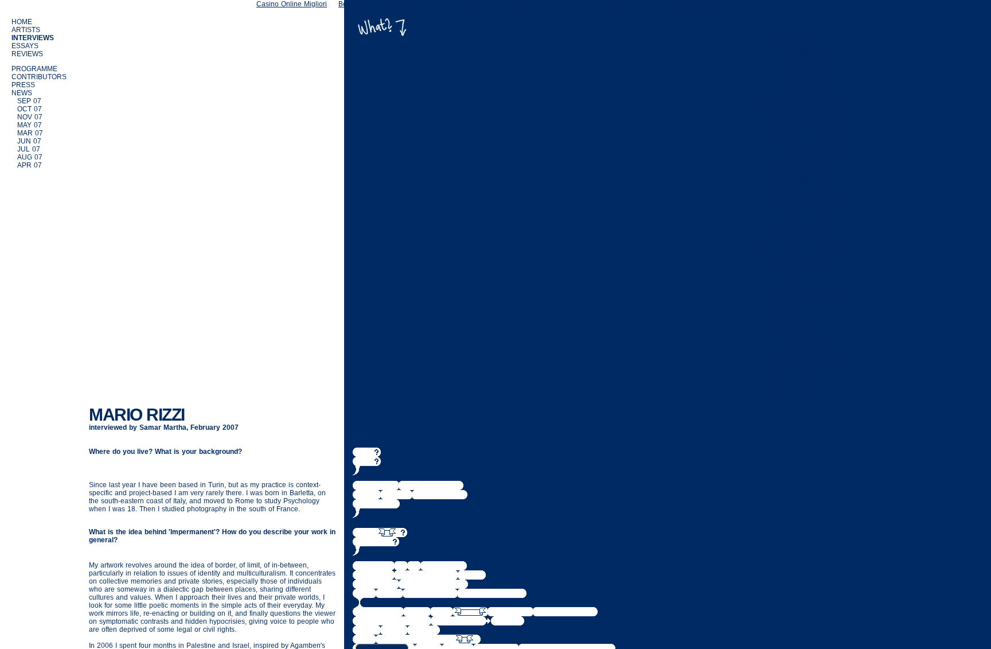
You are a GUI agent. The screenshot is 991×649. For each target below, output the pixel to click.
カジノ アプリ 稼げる (803, 269)
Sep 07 (29, 101)
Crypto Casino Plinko (803, 293)
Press (23, 85)
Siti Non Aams (803, 60)
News (21, 93)
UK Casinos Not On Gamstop (802, 133)
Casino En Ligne (803, 141)
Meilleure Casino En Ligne (802, 325)
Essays (24, 46)
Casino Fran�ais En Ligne (803, 309)
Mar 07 (30, 133)
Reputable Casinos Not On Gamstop (803, 149)
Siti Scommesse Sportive (803, 261)
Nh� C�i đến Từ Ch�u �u (802, 301)
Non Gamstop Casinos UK (803, 84)
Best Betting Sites (803, 213)
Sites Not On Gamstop (803, 165)
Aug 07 (29, 157)
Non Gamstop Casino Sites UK (803, 100)
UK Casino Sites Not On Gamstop (803, 205)
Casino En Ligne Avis (803, 374)
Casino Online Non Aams (803, 68)
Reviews (27, 54)
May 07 (29, 125)
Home (21, 22)
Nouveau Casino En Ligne (803, 366)
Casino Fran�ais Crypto (803, 237)
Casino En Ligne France (803, 197)
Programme (34, 69)
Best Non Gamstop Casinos (803, 36)
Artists (25, 30)
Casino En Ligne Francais (803, 357)
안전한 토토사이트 (803, 285)
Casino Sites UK (803, 44)
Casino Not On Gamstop (803, 229)
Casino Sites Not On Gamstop (802, 125)
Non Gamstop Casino (803, 52)
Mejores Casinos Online (803, 390)
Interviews (32, 38)
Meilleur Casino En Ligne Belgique (803, 245)
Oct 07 (29, 109)
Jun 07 (29, 141)
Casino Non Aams (803, 341)
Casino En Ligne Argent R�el (803, 382)
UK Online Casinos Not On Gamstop (803, 189)
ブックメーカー (803, 277)
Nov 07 (29, 117)
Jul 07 (28, 149)
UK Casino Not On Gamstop (803, 92)
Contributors (39, 77)
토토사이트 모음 (803, 333)
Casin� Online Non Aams (803, 349)
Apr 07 (29, 165)
